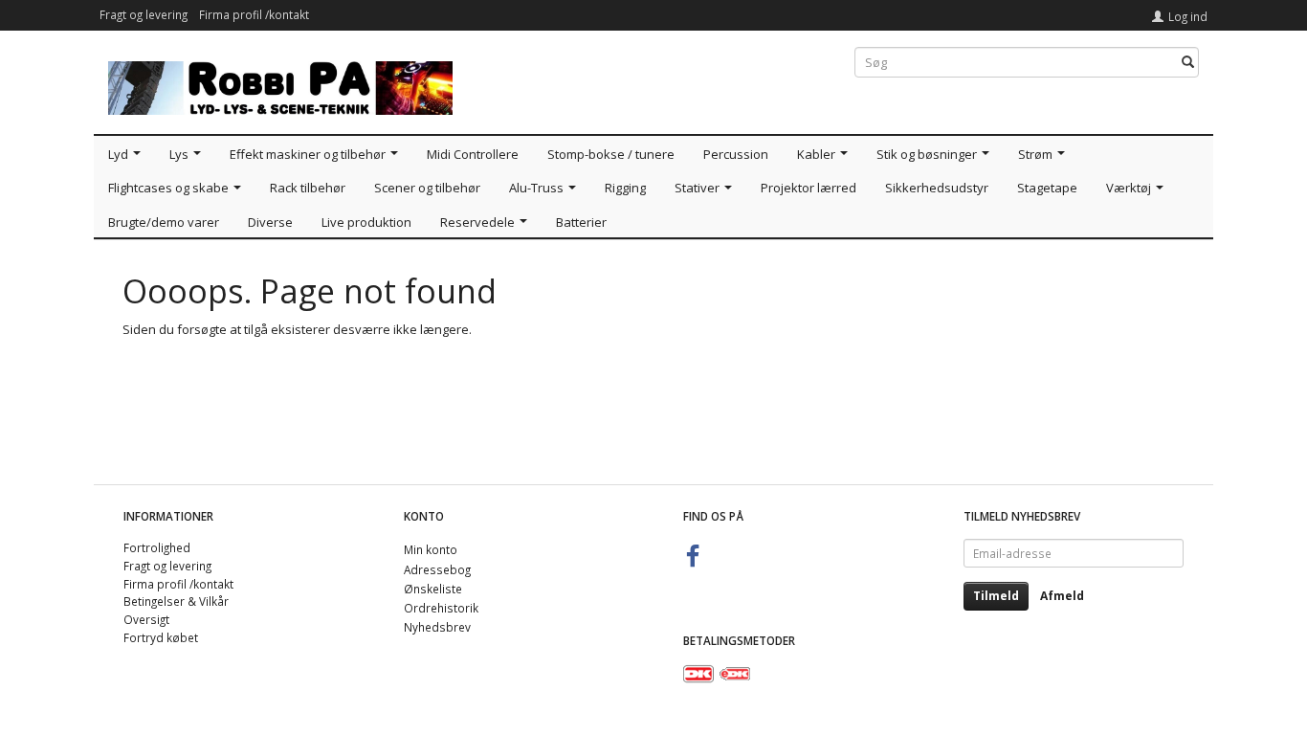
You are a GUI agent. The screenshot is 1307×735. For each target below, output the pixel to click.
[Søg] (1188, 63)
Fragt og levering (144, 14)
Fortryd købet (160, 637)
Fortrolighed (156, 547)
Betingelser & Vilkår (176, 601)
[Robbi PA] (280, 83)
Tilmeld (996, 596)
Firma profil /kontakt (254, 14)
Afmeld (1062, 596)
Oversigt (146, 619)
